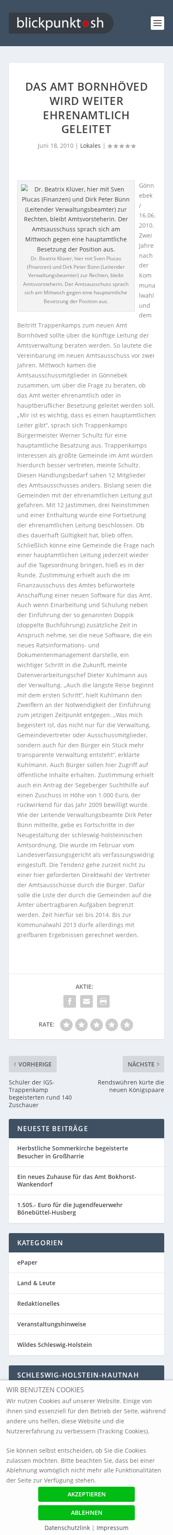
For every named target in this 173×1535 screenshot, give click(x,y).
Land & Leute (36, 1283)
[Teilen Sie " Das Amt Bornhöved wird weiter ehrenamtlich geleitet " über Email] (86, 1001)
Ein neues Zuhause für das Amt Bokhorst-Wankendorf (76, 1180)
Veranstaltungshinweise (51, 1324)
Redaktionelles (38, 1303)
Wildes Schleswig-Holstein (54, 1345)
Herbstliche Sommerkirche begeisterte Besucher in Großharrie (72, 1152)
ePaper (27, 1262)
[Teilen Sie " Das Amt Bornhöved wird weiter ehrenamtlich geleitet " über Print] (103, 1001)
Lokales (90, 145)
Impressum (112, 1528)
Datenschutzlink (68, 1528)
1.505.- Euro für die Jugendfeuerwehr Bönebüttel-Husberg (70, 1208)
